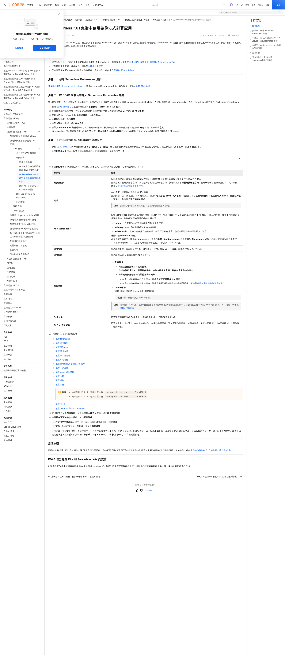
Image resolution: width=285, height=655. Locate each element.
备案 (253, 4)
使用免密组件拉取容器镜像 (210, 283)
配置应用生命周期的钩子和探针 (71, 363)
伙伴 (80, 4)
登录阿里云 (44, 47)
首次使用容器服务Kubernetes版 (158, 61)
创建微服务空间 (95, 66)
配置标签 (60, 380)
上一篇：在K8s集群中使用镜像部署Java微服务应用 (75, 476)
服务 (88, 4)
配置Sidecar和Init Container (70, 408)
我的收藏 (235, 35)
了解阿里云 (98, 4)
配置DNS (60, 404)
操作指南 (79, 19)
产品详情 (220, 35)
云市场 (72, 4)
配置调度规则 (62, 342)
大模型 (30, 4)
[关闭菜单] (5, 4)
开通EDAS (134, 61)
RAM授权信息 (127, 308)
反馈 (150, 490)
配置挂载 (60, 376)
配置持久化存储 (63, 355)
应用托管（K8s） (92, 19)
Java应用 (156, 19)
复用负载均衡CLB (222, 450)
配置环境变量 (62, 351)
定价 (64, 4)
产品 (39, 4)
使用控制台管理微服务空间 (130, 185)
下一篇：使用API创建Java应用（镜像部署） (217, 476)
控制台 (260, 4)
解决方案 (48, 4)
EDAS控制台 (63, 106)
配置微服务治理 (63, 338)
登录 (278, 4)
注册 (268, 4)
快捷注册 (19, 48)
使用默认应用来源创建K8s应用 (136, 19)
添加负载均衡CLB (201, 450)
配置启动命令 (62, 347)
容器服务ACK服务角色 (122, 70)
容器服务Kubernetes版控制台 (67, 86)
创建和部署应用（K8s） (111, 19)
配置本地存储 (62, 359)
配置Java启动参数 (65, 371)
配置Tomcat (62, 367)
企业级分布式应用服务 (63, 19)
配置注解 (60, 384)
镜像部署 (166, 19)
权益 (57, 4)
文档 (247, 4)
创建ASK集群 (143, 86)
